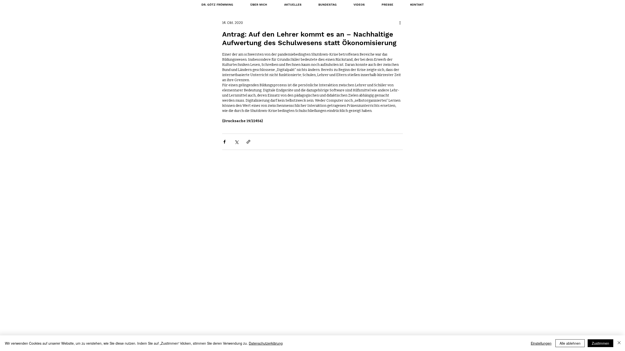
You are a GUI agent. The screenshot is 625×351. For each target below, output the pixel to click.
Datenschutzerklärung (266, 343)
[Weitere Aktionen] (400, 23)
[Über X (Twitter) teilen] (236, 141)
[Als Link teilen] (248, 141)
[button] (327, 4)
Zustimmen (600, 343)
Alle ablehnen (570, 343)
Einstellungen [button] (541, 343)
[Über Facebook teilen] (224, 141)
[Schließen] (619, 343)
